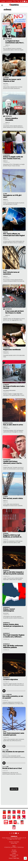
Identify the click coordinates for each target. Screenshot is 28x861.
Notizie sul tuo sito (14, 855)
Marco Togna (5, 83)
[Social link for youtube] (24, 1)
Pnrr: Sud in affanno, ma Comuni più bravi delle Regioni (14, 234)
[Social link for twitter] (18, 1)
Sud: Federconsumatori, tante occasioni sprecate (13, 734)
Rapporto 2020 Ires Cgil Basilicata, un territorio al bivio (12, 536)
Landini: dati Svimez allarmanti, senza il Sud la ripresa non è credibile (12, 463)
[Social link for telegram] (26, 1)
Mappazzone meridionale (12, 349)
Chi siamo (14, 850)
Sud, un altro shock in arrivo (13, 425)
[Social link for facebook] (20, 1)
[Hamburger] (2, 5)
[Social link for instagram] (22, 1)
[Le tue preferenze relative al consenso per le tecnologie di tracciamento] (25, 858)
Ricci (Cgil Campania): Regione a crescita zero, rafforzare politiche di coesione (13, 636)
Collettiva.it (14, 836)
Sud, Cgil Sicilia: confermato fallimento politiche (13, 646)
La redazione (9, 1)
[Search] (15, 1)
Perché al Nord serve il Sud (12, 768)
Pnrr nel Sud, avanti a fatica (13, 498)
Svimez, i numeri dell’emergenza (9, 610)
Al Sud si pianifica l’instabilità (11, 119)
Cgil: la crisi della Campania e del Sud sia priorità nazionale (13, 573)
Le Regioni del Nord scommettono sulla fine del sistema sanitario (15, 42)
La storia (14, 856)
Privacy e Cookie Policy (14, 858)
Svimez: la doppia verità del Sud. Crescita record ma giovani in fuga (13, 158)
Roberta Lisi (7, 45)
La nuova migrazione (10, 679)
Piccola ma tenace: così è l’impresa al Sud (12, 80)
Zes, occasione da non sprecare (13, 751)
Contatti (3, 1)
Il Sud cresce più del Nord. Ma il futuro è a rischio (14, 312)
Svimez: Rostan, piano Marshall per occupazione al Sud (13, 626)
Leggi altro (14, 789)
